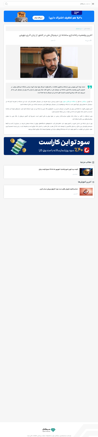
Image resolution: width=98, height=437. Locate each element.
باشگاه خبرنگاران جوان (69, 101)
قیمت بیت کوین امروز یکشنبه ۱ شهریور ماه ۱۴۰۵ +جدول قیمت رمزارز (86, 172)
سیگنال (84, 101)
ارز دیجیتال (78, 28)
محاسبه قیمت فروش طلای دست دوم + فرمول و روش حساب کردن (86, 192)
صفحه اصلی (87, 28)
